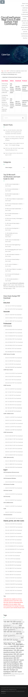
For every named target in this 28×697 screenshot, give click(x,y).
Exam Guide (8, 186)
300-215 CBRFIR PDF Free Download (13, 464)
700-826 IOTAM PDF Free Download (13, 581)
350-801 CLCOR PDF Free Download (13, 417)
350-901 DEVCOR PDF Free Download (14, 436)
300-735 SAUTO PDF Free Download (13, 448)
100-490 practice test (15, 626)
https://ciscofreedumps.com (10, 74)
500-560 (22, 640)
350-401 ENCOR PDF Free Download (13, 329)
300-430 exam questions (12, 635)
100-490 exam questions (13, 625)
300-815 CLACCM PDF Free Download (14, 423)
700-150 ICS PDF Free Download (12, 558)
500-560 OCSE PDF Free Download (13, 552)
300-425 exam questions (13, 629)
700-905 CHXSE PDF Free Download (13, 590)
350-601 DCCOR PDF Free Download (13, 373)
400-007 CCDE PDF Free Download (13, 512)
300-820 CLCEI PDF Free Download (13, 426)
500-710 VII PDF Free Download (12, 555)
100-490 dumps (15, 622)
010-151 (4, 619)
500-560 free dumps (13, 642)
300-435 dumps (21, 636)
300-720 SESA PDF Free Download (13, 398)
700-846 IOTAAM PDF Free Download (13, 587)
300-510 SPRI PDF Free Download (13, 361)
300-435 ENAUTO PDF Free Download (14, 439)
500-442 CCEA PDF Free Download (13, 533)
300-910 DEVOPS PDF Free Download (13, 455)
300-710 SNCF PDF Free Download (13, 392)
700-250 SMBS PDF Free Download (13, 568)
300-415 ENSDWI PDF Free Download (13, 336)
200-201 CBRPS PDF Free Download (13, 321)
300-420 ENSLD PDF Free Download (13, 339)
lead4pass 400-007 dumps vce (12, 669)
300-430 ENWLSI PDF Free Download (13, 345)
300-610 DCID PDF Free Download (13, 376)
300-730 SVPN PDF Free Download (13, 404)
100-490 (6, 622)
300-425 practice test (19, 629)
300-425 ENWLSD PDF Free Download (14, 342)
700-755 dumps (15, 644)
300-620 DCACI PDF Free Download (13, 383)
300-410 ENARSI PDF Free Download (13, 332)
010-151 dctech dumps (10, 619)
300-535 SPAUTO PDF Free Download (14, 445)
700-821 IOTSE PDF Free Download (13, 577)
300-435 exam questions (7, 638)
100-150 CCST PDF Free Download (13, 306)
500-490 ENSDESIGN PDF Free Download (14, 549)
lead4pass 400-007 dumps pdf (13, 667)
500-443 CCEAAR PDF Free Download (13, 536)
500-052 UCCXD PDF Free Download (13, 524)
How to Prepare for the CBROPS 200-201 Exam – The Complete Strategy (14, 144)
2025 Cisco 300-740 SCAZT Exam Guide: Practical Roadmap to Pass (14, 149)
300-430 (6, 632)
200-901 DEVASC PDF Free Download (13, 318)
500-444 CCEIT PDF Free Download (13, 539)
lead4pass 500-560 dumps (15, 673)
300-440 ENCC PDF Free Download (13, 348)
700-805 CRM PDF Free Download (13, 574)
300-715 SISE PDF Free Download (13, 395)
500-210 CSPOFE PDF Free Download (13, 527)
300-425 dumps (12, 628)
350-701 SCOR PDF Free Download (13, 389)
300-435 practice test (16, 638)
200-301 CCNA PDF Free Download (13, 314)
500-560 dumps (6, 642)
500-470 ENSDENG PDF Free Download (14, 546)
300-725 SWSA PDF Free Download (13, 401)
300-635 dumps (12, 640)
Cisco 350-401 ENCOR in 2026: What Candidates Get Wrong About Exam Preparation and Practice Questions (13, 131)
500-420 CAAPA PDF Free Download (13, 530)
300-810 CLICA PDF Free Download (13, 420)
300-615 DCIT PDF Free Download (13, 379)
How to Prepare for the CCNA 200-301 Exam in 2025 (14, 154)
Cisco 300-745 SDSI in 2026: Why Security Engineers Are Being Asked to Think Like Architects (14, 138)
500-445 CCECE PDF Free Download (13, 543)
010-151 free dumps (19, 619)
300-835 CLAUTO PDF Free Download (14, 451)
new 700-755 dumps (11, 675)
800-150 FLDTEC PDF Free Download (13, 309)
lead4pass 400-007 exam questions (12, 673)
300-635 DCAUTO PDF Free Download (14, 442)
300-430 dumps (15, 632)
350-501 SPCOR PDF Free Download (13, 357)
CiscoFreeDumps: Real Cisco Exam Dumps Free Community (11, 21)
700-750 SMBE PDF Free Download (13, 571)
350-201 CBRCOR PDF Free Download (14, 461)
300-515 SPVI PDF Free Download (13, 364)
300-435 (16, 636)
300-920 (19, 640)
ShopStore (3, 691)
